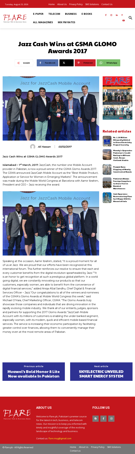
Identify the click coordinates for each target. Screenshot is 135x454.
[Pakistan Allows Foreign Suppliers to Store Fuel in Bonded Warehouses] (107, 182)
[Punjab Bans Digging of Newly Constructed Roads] (107, 169)
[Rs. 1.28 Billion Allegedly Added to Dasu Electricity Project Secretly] (107, 141)
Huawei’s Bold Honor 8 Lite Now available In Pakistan (34, 373)
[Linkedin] (117, 15)
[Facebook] (106, 15)
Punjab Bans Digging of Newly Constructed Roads (122, 169)
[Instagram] (111, 15)
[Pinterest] (122, 15)
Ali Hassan (44, 146)
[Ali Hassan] (33, 146)
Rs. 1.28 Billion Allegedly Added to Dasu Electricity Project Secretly (122, 141)
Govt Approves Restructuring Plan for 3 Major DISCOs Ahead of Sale (122, 198)
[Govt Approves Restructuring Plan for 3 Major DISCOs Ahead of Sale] (107, 197)
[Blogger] (95, 419)
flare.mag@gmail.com (60, 438)
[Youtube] (123, 21)
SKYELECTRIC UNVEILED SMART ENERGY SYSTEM (101, 373)
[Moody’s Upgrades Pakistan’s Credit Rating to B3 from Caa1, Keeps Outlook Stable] (107, 154)
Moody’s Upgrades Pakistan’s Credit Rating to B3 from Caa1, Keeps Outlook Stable (122, 155)
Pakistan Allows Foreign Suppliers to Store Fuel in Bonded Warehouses (122, 183)
